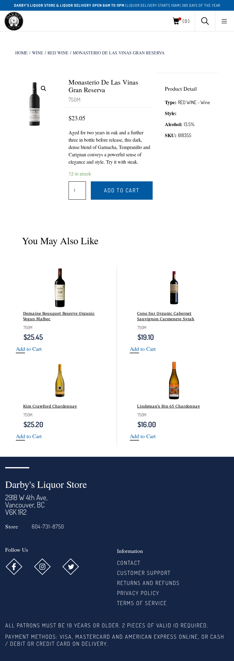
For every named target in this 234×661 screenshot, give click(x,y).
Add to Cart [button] (29, 349)
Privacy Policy (138, 593)
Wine (37, 53)
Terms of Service (142, 603)
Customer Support (144, 572)
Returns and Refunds (148, 582)
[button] (224, 21)
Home (21, 53)
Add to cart (122, 190)
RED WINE (58, 53)
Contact (128, 562)
